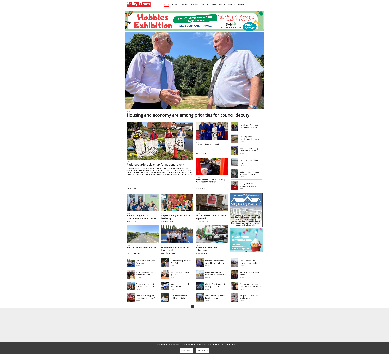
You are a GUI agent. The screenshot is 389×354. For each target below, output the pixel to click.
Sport (184, 4)
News (175, 4)
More (241, 4)
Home (166, 4)
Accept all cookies (202, 350)
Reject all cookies (186, 350)
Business (195, 4)
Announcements (227, 4)
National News (209, 4)
